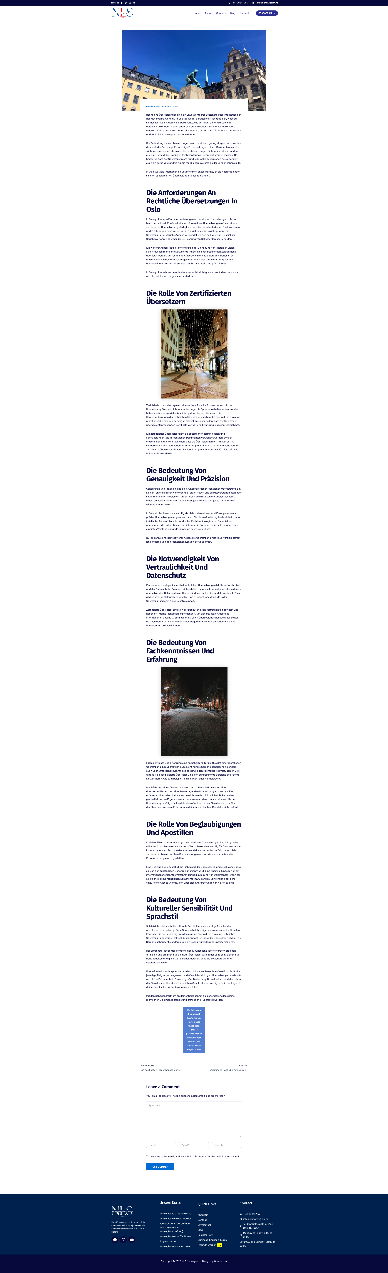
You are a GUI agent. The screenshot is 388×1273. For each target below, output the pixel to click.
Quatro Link (220, 1261)
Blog (232, 13)
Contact (244, 13)
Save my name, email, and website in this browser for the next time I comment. (195, 1156)
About (208, 13)
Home (197, 13)
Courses (221, 13)
